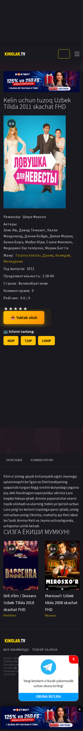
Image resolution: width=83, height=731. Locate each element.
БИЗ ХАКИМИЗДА (16, 649)
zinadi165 (9, 674)
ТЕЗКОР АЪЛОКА (44, 649)
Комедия (62, 255)
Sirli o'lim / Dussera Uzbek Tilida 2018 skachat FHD (19, 602)
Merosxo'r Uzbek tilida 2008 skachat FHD (61, 602)
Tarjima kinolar (28, 255)
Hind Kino (9, 615)
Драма (47, 255)
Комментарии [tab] (42, 460)
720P (28, 340)
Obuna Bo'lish (48, 697)
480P (11, 340)
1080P (46, 340)
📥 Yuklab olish (23, 317)
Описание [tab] (14, 460)
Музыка (50, 615)
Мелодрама (13, 261)
